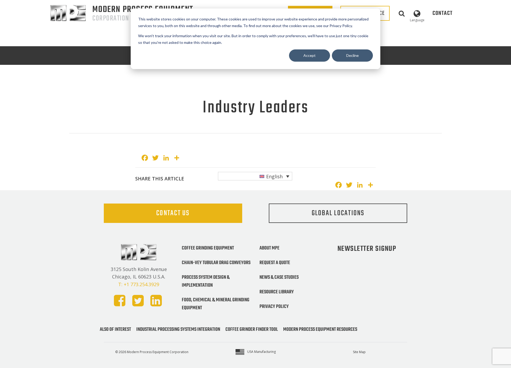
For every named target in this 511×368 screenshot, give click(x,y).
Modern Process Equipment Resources (320, 329)
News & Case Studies (279, 277)
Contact (442, 13)
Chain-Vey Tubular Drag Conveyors (216, 263)
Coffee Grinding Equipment (208, 248)
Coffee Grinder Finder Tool (251, 329)
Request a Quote (274, 263)
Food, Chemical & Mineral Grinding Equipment (215, 304)
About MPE (269, 248)
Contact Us (173, 213)
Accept (309, 55)
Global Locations (338, 213)
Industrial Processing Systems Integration (178, 329)
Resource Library (276, 292)
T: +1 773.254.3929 (138, 284)
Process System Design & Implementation (206, 281)
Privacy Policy (274, 307)
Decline (352, 55)
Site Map (359, 352)
